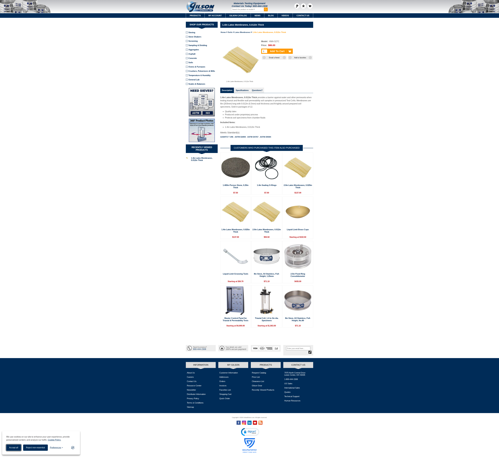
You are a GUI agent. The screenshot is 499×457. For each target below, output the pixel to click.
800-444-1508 (260, 6)
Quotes (287, 392)
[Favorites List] (303, 6)
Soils (190, 62)
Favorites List (225, 390)
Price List (256, 377)
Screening (193, 41)
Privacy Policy (193, 398)
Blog (271, 15)
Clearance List (258, 381)
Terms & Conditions (195, 403)
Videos (285, 15)
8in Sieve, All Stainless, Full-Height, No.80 (298, 319)
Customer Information (228, 373)
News (257, 15)
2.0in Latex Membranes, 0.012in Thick (266, 230)
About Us (191, 373)
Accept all (13, 447)
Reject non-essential (35, 447)
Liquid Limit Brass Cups (298, 229)
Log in (297, 6)
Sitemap (190, 407)
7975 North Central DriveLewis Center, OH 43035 (294, 374)
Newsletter (191, 390)
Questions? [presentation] (257, 90)
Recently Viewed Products (263, 390)
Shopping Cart (225, 394)
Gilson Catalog (238, 15)
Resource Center (194, 385)
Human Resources (292, 401)
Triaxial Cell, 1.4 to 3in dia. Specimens (266, 319)
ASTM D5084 (265, 137)
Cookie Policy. (54, 439)
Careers (190, 377)
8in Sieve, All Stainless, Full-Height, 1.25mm (266, 275)
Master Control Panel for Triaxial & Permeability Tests (235, 319)
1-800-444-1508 (291, 379)
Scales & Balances (196, 84)
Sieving (191, 32)
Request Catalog (259, 373)
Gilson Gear (257, 385)
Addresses (224, 377)
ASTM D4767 (252, 137)
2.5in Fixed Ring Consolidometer (298, 275)
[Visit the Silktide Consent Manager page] (73, 448)
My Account (215, 15)
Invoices (222, 385)
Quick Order (224, 398)
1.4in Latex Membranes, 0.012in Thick (201, 159)
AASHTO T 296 (226, 137)
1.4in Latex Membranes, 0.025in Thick (235, 230)
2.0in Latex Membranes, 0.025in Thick (298, 186)
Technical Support (291, 396)
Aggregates (193, 49)
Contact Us (303, 15)
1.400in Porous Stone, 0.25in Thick (235, 186)
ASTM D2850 (240, 137)
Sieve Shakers (194, 37)
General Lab (193, 80)
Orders (222, 381)
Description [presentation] (227, 90)
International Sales (292, 388)
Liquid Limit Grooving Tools (235, 274)
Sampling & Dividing (197, 45)
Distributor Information (196, 394)
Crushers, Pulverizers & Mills (201, 71)
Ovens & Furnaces (196, 67)
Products (195, 15)
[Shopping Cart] (310, 6)
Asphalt (191, 54)
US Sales (288, 383)
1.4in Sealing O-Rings (267, 185)
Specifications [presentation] (242, 90)
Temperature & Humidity (199, 75)
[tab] (227, 90)
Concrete (192, 58)
